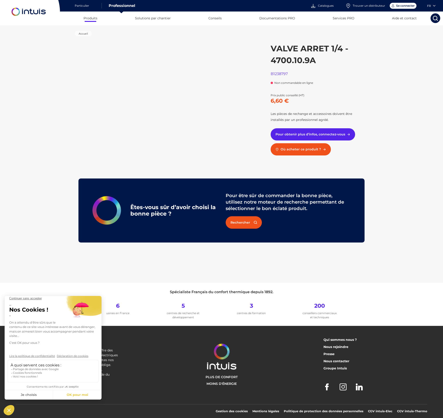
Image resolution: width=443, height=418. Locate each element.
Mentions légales (265, 411)
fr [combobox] (429, 6)
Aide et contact (404, 18)
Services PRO (343, 18)
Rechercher (240, 222)
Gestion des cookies (232, 411)
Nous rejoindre (335, 347)
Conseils (215, 18)
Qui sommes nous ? (340, 340)
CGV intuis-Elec (380, 411)
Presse (329, 354)
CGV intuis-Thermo (412, 411)
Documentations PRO (277, 18)
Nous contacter (336, 361)
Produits (90, 18)
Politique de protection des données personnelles (323, 411)
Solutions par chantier (153, 18)
